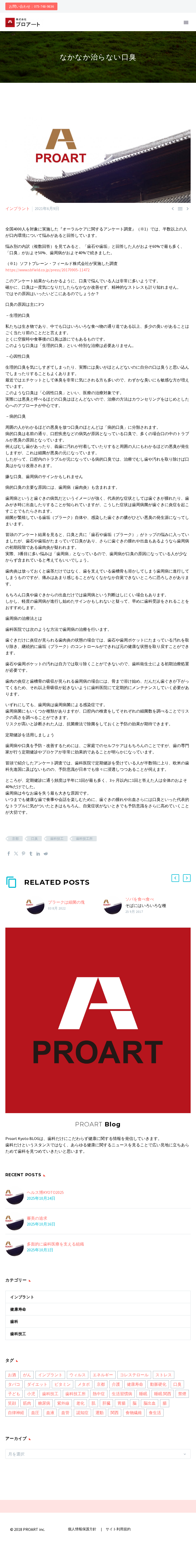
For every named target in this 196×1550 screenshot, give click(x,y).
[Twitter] (16, 854)
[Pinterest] (23, 854)
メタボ (84, 1384)
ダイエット (37, 1384)
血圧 (35, 1412)
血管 (65, 1412)
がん (27, 1374)
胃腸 (121, 1403)
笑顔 (12, 1403)
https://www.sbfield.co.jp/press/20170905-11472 (47, 269)
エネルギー (103, 1374)
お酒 (12, 1374)
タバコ (14, 1384)
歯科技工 (57, 838)
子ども (14, 1393)
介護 (116, 1384)
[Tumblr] (31, 854)
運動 (99, 1412)
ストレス (163, 1374)
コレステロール (134, 1374)
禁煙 (182, 1393)
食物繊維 (134, 1412)
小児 (31, 1393)
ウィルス (77, 1374)
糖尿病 (44, 1403)
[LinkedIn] (38, 854)
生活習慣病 (122, 1393)
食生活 (155, 1412)
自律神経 (16, 1412)
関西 (115, 1412)
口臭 (34, 838)
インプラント (17, 208)
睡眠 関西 (162, 1393)
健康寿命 (18, 1309)
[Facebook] (9, 854)
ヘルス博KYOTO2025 (45, 1192)
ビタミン (62, 1384)
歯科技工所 (84, 838)
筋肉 (27, 1403)
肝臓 (106, 1403)
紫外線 (63, 1403)
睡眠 (143, 1393)
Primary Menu (186, 22)
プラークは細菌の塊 (66, 902)
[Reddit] (46, 854)
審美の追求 (37, 1218)
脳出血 (149, 1403)
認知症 (82, 1412)
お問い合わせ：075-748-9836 (31, 6)
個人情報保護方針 (82, 1529)
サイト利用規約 (118, 1529)
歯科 (14, 1321)
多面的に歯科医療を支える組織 (55, 1243)
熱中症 (99, 1393)
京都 (15, 838)
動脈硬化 (158, 1384)
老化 (80, 1403)
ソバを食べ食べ (139, 899)
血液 (50, 1412)
